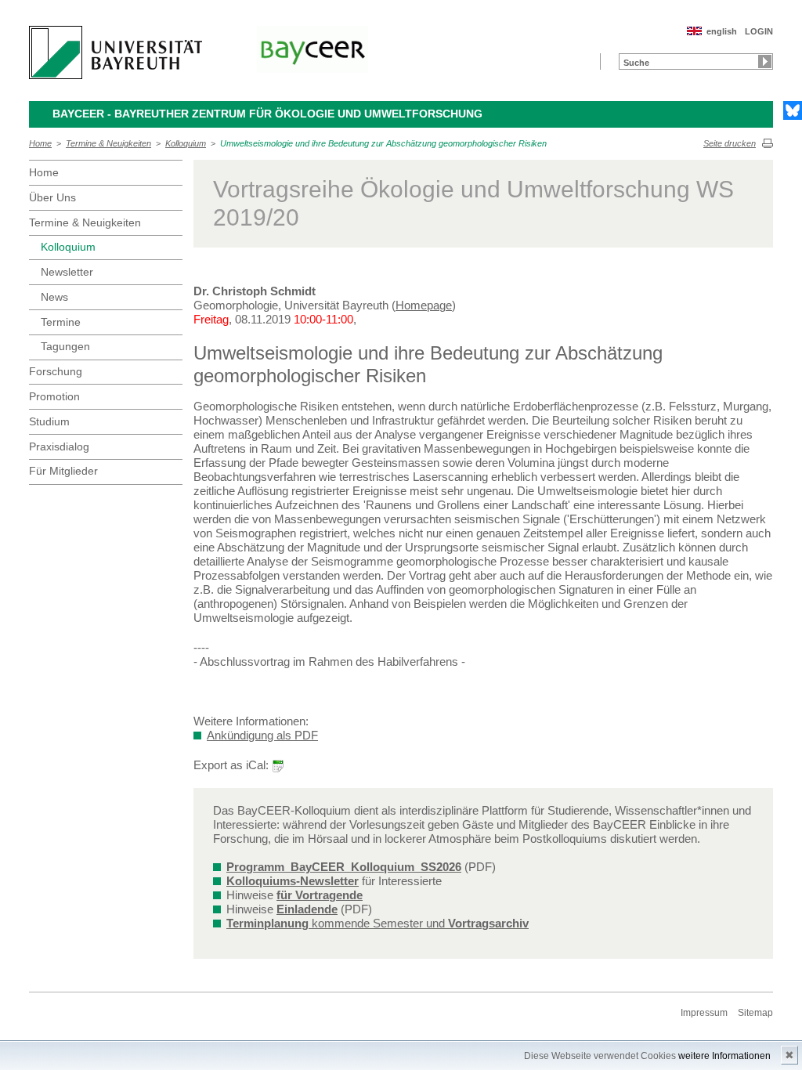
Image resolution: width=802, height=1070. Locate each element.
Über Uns (52, 197)
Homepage (424, 305)
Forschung (55, 371)
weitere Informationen (724, 1055)
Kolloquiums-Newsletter (292, 880)
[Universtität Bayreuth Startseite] (115, 52)
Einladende (307, 909)
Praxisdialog (59, 446)
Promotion (54, 396)
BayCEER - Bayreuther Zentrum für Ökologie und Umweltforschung (267, 113)
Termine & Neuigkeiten (108, 143)
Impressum (704, 1012)
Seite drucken (729, 143)
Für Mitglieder (63, 471)
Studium (49, 421)
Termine (61, 322)
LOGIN (759, 31)
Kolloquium (185, 143)
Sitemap (755, 1012)
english (721, 31)
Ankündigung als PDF (262, 735)
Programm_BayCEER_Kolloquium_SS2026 (343, 866)
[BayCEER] (312, 49)
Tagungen (65, 346)
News (54, 297)
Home (40, 143)
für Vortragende (319, 895)
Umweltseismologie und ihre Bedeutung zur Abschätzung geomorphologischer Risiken (383, 143)
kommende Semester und (377, 923)
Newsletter (67, 272)
